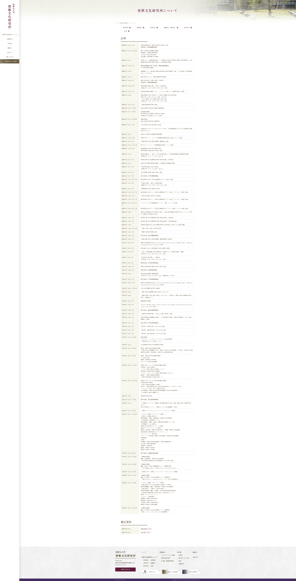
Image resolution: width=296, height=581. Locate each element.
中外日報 (143, 532)
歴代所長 (186, 27)
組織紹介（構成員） (170, 27)
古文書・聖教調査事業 (167, 561)
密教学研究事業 (165, 558)
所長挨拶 (125, 27)
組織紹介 (153, 563)
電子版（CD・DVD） (184, 558)
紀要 (180, 561)
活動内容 (152, 27)
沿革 (152, 566)
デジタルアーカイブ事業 (168, 555)
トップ (116, 23)
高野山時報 (144, 529)
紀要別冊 (181, 564)
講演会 (10, 48)
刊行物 (10, 43)
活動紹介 (9, 39)
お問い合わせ (10, 57)
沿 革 (125, 31)
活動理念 (139, 27)
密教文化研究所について (9, 34)
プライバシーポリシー (120, 579)
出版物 (180, 555)
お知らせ (9, 52)
